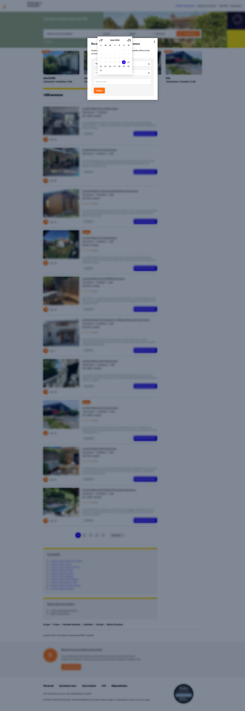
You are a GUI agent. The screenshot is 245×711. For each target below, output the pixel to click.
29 (124, 66)
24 (101, 66)
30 (128, 66)
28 (119, 66)
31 (101, 70)
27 (115, 66)
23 (128, 62)
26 (110, 66)
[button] (154, 41)
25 (105, 66)
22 (124, 62)
